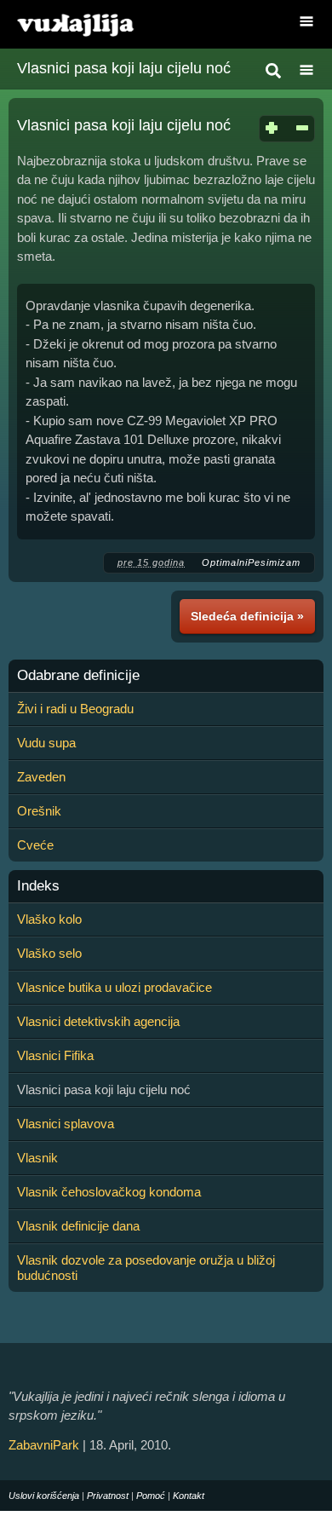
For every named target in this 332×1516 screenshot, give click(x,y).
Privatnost (108, 1495)
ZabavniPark (44, 1445)
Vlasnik (37, 1157)
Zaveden (41, 777)
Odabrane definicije (78, 675)
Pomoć (150, 1495)
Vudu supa (46, 742)
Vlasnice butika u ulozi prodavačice (114, 987)
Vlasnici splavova (65, 1123)
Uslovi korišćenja (44, 1495)
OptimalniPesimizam (251, 562)
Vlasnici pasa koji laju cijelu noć (124, 68)
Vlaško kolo (49, 919)
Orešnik (39, 811)
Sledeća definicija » (247, 616)
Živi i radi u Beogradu (75, 708)
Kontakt (188, 1495)
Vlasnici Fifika (55, 1055)
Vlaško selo (49, 953)
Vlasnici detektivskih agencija (98, 1021)
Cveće (35, 845)
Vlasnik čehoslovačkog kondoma (109, 1192)
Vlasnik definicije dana (78, 1226)
